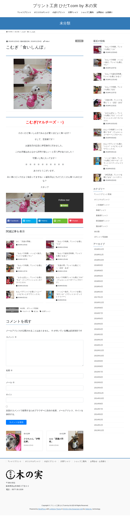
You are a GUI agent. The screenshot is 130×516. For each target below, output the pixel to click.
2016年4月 (98, 329)
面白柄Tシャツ (102, 226)
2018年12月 (99, 249)
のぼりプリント (50, 461)
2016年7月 (98, 313)
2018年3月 (98, 292)
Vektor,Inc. (88, 509)
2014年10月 (99, 398)
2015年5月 (98, 382)
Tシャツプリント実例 (102, 194)
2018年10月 (99, 260)
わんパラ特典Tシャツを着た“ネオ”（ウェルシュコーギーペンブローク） (69, 279)
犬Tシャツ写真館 (32, 308)
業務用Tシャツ (102, 215)
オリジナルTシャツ (102, 200)
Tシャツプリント (14, 461)
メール (10, 382)
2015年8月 (98, 366)
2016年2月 (98, 340)
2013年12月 (99, 430)
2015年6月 (98, 377)
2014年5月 (98, 414)
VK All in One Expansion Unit (73, 509)
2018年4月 (98, 286)
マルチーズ (26, 311)
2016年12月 (99, 302)
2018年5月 (98, 281)
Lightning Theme (55, 509)
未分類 (79, 41)
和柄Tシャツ (101, 210)
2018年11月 (99, 255)
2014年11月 (99, 393)
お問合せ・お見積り (98, 461)
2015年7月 (98, 372)
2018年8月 (98, 271)
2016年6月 (98, 318)
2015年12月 (99, 350)
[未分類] (13, 436)
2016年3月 (98, 334)
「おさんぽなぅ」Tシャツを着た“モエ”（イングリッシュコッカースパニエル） (29, 279)
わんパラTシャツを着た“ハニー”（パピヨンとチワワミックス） (113, 146)
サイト (9, 395)
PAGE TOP (124, 498)
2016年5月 (98, 324)
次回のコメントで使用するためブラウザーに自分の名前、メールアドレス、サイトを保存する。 (44, 412)
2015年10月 (99, 356)
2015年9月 (98, 361)
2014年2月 (98, 420)
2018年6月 (98, 276)
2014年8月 (98, 404)
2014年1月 (98, 425)
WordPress (42, 509)
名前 (9, 370)
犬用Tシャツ (46, 311)
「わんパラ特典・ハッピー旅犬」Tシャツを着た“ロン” (113, 62)
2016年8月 (98, 308)
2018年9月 (98, 265)
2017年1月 (98, 297)
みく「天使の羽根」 (24, 241)
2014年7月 (98, 409)
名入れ (36, 311)
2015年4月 (98, 388)
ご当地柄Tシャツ (103, 205)
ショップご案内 (80, 461)
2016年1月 (98, 345)
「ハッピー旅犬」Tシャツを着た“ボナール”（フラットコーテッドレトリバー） (69, 294)
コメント (11, 337)
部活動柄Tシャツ (103, 221)
